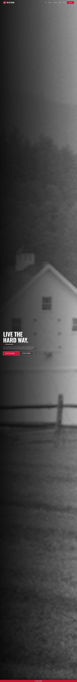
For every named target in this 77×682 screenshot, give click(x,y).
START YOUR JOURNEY (10, 353)
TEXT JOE (70, 2)
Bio (46, 2)
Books (60, 2)
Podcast (55, 2)
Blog (64, 2)
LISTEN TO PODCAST (26, 353)
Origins (50, 2)
